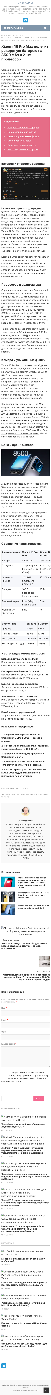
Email (4, 1020)
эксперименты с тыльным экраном (20, 433)
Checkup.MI (25, 2)
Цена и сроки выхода (19, 140)
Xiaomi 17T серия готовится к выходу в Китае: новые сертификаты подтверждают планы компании (25, 1202)
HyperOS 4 (15, 794)
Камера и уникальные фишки (23, 136)
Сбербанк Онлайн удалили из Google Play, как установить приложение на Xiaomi (24, 1283)
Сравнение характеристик (21, 145)
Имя (4, 1008)
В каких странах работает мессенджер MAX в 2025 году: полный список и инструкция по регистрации (24, 772)
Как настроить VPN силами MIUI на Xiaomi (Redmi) (24, 1324)
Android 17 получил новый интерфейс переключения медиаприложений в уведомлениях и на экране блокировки (22, 1150)
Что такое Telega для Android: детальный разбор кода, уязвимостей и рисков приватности (24, 946)
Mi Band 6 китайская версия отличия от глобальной (23, 1260)
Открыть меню (14, 28)
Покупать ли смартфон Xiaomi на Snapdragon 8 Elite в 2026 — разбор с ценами (21, 737)
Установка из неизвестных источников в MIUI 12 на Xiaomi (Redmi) (23, 1304)
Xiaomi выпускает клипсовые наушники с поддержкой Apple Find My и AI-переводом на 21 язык (25, 1176)
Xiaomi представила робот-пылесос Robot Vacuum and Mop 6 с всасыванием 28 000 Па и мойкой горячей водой (26, 977)
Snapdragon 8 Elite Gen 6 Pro (31, 794)
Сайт (3, 1032)
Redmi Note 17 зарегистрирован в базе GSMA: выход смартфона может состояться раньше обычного (22, 1229)
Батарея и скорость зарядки (23, 127)
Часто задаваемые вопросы (22, 149)
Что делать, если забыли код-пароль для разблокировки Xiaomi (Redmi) (24, 1344)
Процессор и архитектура (21, 132)
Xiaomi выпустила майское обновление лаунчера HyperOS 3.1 (23, 1125)
